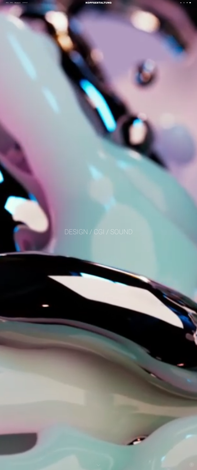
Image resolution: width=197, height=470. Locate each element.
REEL (7, 2)
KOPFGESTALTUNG (98, 2)
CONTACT (25, 2)
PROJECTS (17, 2)
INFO (11, 2)
